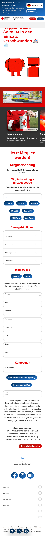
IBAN (6, 392)
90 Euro (14, 210)
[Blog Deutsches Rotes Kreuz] (30, 475)
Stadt (7, 344)
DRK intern (8, 529)
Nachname (8, 319)
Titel (6, 302)
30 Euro (21, 203)
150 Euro (28, 210)
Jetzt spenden (14, 134)
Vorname (8, 311)
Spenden (32, 18)
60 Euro (34, 203)
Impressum (28, 527)
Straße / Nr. (9, 327)
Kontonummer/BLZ (21, 384)
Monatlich (9, 260)
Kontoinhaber (9, 367)
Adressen (6, 527)
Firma (27, 276)
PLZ (6, 336)
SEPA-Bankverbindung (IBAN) (21, 377)
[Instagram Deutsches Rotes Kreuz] (22, 475)
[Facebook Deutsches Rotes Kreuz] (14, 475)
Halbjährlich (10, 244)
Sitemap (20, 527)
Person (16, 276)
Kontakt (13, 527)
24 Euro (8, 203)
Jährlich (8, 236)
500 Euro (29, 218)
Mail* (6, 352)
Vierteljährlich (11, 252)
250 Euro (16, 218)
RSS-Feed (37, 527)
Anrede (7, 294)
